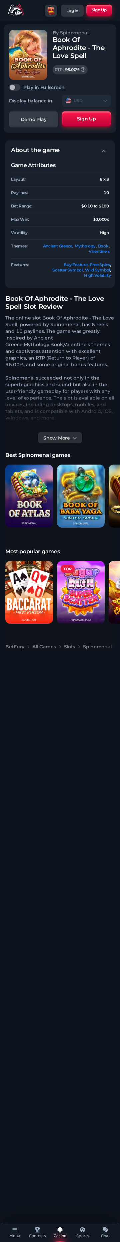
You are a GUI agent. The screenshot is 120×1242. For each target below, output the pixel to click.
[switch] (60, 87)
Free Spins (100, 264)
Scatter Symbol (67, 269)
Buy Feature (75, 264)
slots (69, 647)
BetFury (14, 647)
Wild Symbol (97, 269)
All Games (44, 647)
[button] (29, 496)
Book (103, 245)
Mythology (85, 245)
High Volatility (97, 275)
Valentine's (99, 251)
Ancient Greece (58, 245)
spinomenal (97, 647)
